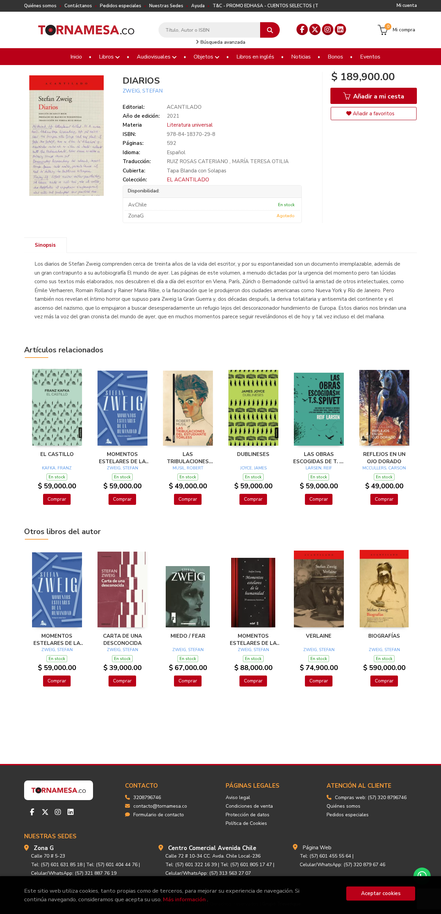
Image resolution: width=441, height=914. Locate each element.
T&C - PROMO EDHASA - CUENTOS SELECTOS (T (265, 6)
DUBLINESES (253, 454)
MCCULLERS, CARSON (384, 468)
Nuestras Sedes (166, 6)
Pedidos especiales (120, 6)
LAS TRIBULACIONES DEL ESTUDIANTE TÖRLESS (188, 458)
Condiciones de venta (249, 806)
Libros (107, 57)
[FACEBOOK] (302, 29)
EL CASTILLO (57, 454)
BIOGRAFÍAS (384, 636)
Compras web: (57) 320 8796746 (371, 797)
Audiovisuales (154, 57)
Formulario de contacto (158, 814)
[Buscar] (270, 30)
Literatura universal (190, 124)
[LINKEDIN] (340, 29)
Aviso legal (238, 797)
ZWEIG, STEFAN (143, 90)
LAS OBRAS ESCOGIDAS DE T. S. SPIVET (318, 458)
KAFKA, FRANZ (57, 468)
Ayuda (198, 6)
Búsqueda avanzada (222, 42)
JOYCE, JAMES (253, 468)
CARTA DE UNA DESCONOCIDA (122, 639)
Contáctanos (78, 6)
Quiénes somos (40, 6)
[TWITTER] (315, 29)
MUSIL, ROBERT (188, 468)
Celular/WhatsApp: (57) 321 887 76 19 (73, 873)
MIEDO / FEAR (188, 636)
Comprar (57, 499)
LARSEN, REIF (319, 468)
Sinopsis (45, 245)
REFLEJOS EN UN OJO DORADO (384, 458)
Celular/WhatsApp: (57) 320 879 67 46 (342, 864)
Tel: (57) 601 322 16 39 (191, 864)
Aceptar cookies (381, 893)
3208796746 (147, 797)
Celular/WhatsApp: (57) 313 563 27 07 (208, 873)
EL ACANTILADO (188, 179)
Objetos (204, 57)
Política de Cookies (246, 823)
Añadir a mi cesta (377, 96)
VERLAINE (318, 636)
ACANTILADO (184, 107)
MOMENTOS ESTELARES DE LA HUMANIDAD (122, 458)
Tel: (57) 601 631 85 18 (56, 864)
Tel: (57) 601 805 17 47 (246, 864)
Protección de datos (247, 814)
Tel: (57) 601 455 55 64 (325, 856)
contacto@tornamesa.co (160, 806)
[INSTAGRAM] (328, 29)
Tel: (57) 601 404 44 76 (111, 864)
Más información (184, 899)
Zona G (44, 848)
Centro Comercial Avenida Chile (212, 848)
